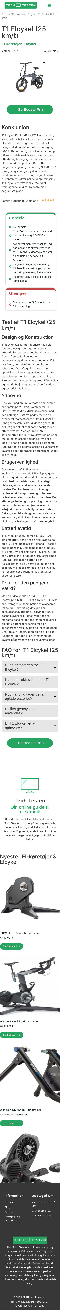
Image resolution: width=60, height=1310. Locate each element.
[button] (49, 5)
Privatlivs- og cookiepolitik (12, 1218)
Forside (6, 14)
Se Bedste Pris (31, 109)
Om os (9, 1212)
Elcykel (32, 14)
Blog (7, 1207)
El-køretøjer (19, 14)
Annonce (50, 51)
